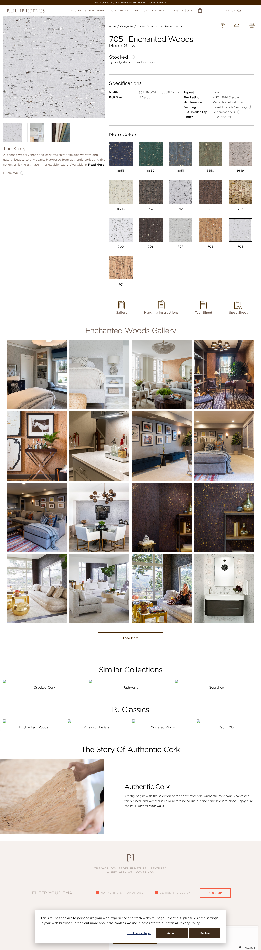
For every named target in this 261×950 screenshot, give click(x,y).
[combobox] (247, 947)
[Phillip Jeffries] (25, 10)
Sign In (179, 10)
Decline (205, 933)
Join (190, 10)
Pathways (130, 687)
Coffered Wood (163, 727)
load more (130, 638)
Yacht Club (227, 727)
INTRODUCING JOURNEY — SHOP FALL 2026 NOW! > (130, 2)
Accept (172, 933)
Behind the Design (175, 892)
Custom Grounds (147, 26)
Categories (126, 26)
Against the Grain (98, 727)
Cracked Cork (44, 687)
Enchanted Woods (171, 26)
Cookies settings (139, 933)
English (249, 948)
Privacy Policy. (189, 923)
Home (112, 26)
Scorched (216, 687)
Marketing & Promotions (122, 892)
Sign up (215, 893)
